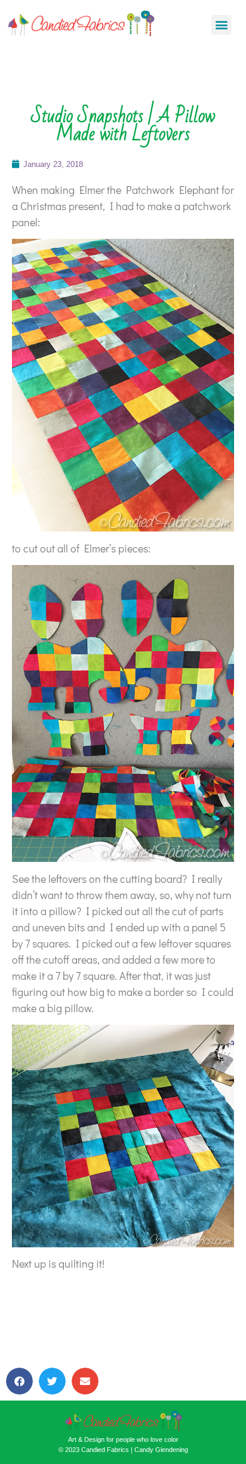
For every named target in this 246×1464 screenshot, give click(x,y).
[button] (221, 25)
